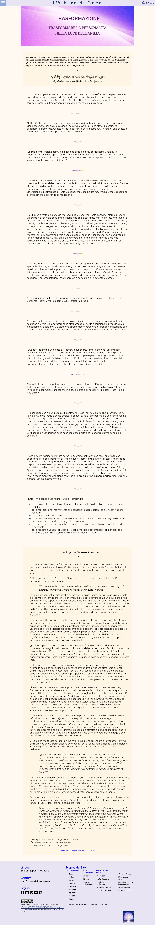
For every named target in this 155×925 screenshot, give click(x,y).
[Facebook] (22, 892)
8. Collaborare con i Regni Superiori (125, 883)
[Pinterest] (31, 892)
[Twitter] (36, 892)
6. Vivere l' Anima (124, 874)
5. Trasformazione (104, 890)
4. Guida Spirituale (104, 887)
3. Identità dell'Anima (101, 883)
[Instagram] (27, 892)
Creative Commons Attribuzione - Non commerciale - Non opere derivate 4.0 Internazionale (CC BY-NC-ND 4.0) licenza (42, 907)
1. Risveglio (101, 876)
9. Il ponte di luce (124, 887)
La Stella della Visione (87, 883)
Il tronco (86, 879)
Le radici (86, 876)
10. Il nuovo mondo (125, 890)
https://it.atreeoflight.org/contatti (35, 881)
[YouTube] (40, 892)
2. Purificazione (103, 879)
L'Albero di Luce (77, 2)
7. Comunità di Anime (123, 878)
